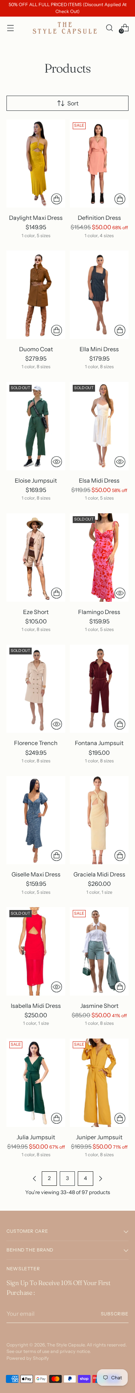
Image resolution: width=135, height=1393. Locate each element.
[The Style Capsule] (66, 27)
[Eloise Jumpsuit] (35, 426)
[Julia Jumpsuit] (35, 1083)
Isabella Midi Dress (36, 1005)
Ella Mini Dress (99, 349)
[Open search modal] (109, 27)
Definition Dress (99, 217)
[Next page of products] (100, 1178)
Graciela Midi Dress (99, 874)
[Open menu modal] (10, 27)
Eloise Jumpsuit (36, 480)
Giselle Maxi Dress (36, 874)
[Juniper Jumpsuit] (99, 1083)
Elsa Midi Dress (99, 480)
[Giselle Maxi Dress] (35, 820)
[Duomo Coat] (35, 295)
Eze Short (36, 611)
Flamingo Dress (99, 611)
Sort (72, 103)
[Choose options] (56, 199)
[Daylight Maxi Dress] (35, 163)
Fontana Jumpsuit (99, 742)
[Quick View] (56, 461)
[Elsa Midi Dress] (99, 426)
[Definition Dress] (99, 163)
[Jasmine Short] (99, 951)
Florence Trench (36, 742)
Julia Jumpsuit (36, 1137)
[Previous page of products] (34, 1178)
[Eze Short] (35, 557)
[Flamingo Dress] (99, 557)
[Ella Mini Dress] (99, 295)
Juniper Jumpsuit (99, 1137)
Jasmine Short (99, 1005)
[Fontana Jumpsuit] (99, 689)
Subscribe (115, 1313)
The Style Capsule (66, 1345)
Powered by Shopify (27, 1358)
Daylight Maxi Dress (36, 217)
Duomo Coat (36, 349)
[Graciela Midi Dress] (99, 820)
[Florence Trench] (35, 689)
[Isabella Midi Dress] (35, 951)
